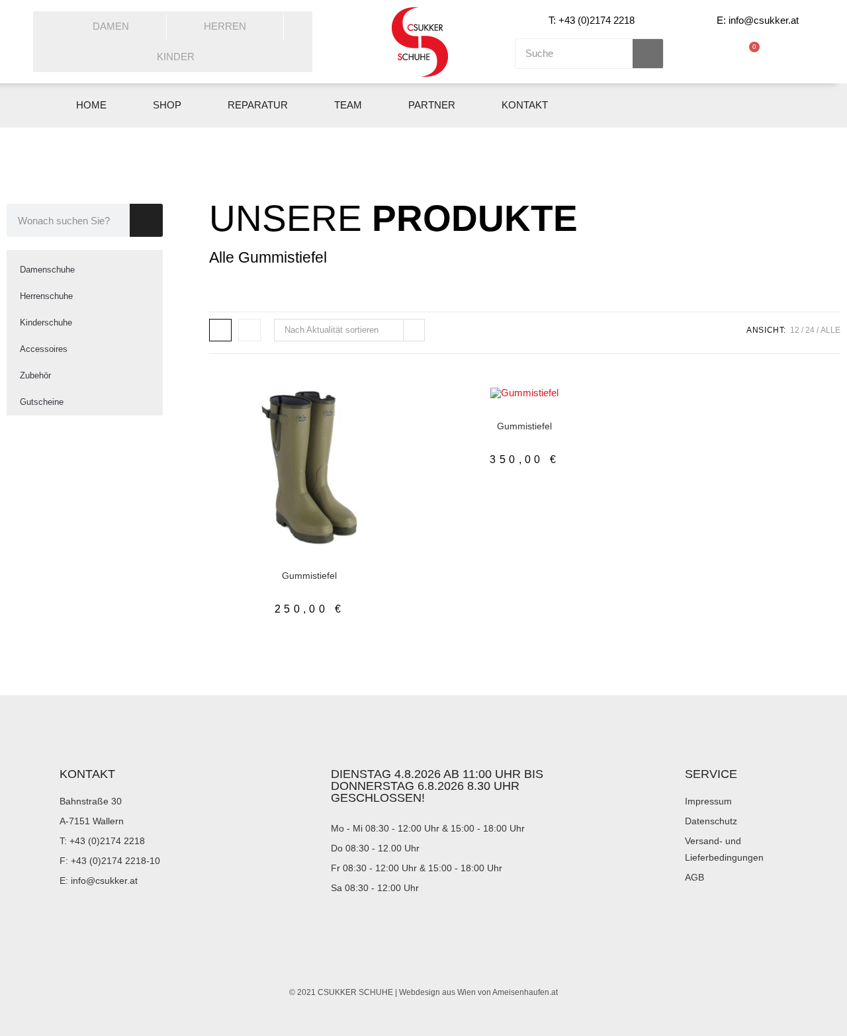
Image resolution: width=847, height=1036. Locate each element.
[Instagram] (779, 105)
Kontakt (525, 104)
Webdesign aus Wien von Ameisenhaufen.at (478, 992)
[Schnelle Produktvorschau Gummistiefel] (383, 410)
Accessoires (43, 349)
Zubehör (35, 375)
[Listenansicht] (249, 330)
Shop (167, 104)
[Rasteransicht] (220, 330)
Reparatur (258, 104)
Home (91, 104)
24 (810, 330)
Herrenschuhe (46, 296)
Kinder (176, 56)
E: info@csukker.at (758, 20)
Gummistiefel (281, 565)
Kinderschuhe (46, 322)
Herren (225, 26)
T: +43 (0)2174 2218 (592, 20)
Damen (111, 26)
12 (794, 330)
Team (348, 104)
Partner (431, 104)
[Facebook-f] (748, 105)
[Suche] (648, 53)
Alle (830, 330)
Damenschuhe (47, 270)
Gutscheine (42, 402)
